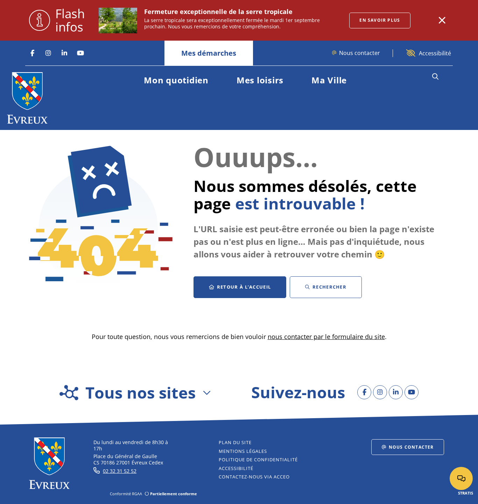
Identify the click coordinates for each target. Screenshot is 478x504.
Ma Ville (329, 80)
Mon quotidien (176, 80)
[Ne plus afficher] (442, 20)
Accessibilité (435, 53)
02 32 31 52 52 (119, 471)
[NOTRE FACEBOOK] (32, 53)
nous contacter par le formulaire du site (326, 336)
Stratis (465, 493)
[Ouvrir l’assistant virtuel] (461, 478)
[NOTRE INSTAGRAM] (48, 53)
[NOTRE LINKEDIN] (64, 53)
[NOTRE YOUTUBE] (80, 53)
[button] (435, 77)
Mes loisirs (260, 80)
